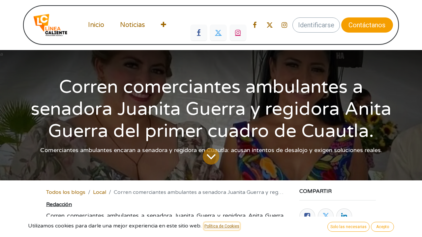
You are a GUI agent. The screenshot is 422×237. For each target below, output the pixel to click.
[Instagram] (238, 32)
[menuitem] (96, 25)
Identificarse (316, 25)
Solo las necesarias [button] (348, 226)
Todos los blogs (65, 192)
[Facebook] (199, 32)
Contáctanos (366, 25)
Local (99, 192)
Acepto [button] (382, 226)
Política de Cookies (221, 226)
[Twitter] (218, 32)
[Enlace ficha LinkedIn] (344, 216)
